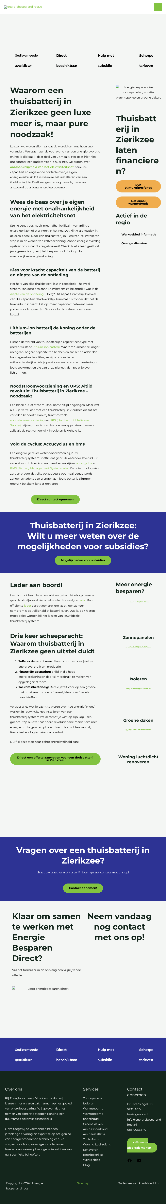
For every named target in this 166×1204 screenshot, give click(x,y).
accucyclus (84, 463)
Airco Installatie (94, 1134)
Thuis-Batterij (92, 1139)
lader (65, 468)
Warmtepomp (93, 1108)
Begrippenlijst (93, 1154)
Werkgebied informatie (138, 234)
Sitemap (83, 1183)
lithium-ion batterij (46, 347)
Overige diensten (134, 243)
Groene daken (138, 720)
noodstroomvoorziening (27, 420)
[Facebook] (129, 1162)
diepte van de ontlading (27, 294)
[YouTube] (139, 1162)
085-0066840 (136, 1129)
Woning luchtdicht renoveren (138, 759)
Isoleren (138, 679)
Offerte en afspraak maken (139, 1145)
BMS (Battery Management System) (36, 468)
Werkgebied (91, 1159)
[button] (138, 234)
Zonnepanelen (138, 637)
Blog (86, 1165)
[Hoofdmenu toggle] (158, 7)
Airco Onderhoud (95, 1129)
